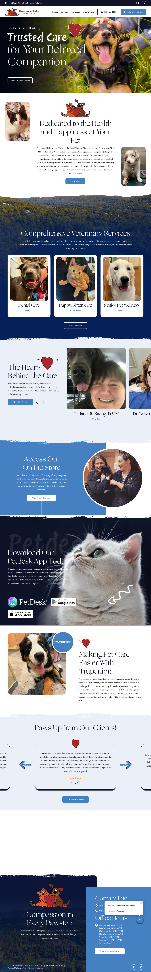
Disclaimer (32, 968)
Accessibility (22, 968)
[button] (139, 919)
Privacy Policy (60, 965)
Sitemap (40, 968)
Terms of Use (12, 968)
